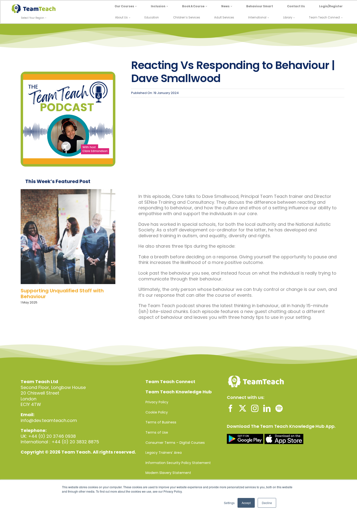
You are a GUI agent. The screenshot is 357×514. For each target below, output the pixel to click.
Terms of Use (156, 432)
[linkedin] (267, 408)
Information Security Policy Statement (178, 462)
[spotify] (279, 408)
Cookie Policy (156, 412)
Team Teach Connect (170, 382)
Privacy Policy (156, 402)
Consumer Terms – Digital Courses (175, 442)
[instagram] (254, 408)
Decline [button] (267, 503)
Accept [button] (246, 503)
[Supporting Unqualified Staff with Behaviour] (68, 236)
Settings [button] (229, 503)
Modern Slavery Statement (168, 472)
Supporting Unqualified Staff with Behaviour (62, 293)
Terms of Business (160, 422)
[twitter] (242, 408)
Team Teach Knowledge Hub (178, 392)
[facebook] (230, 408)
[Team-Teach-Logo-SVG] (33, 6)
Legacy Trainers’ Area (163, 452)
